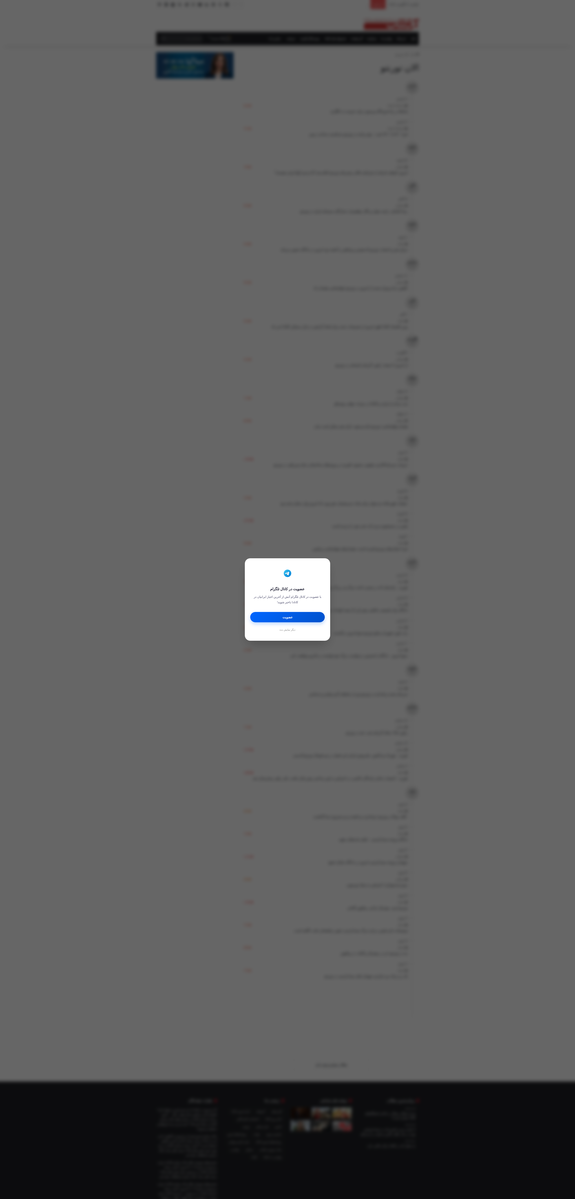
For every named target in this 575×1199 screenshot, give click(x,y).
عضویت (288, 617)
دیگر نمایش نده (287, 629)
